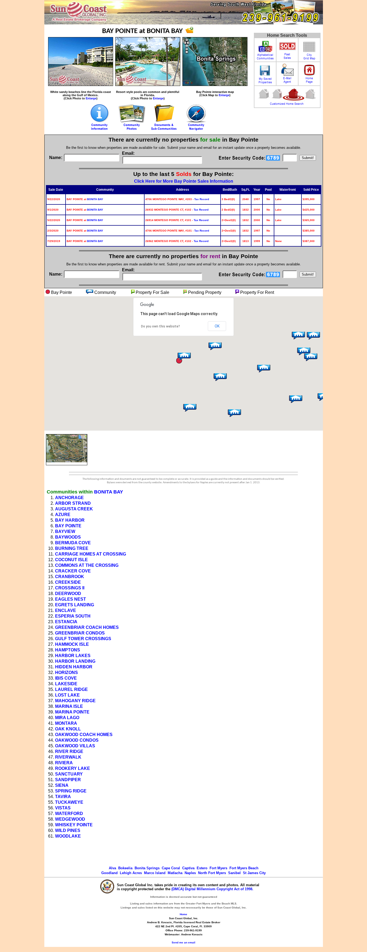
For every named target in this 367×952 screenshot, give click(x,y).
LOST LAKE (67, 695)
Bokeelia (125, 868)
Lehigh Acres (131, 873)
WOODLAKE (68, 836)
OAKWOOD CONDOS (77, 740)
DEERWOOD (68, 593)
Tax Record (201, 199)
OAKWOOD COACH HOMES (84, 734)
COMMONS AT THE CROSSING (86, 565)
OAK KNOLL (68, 729)
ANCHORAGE (69, 497)
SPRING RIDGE (71, 791)
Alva (112, 868)
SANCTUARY (69, 774)
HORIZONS (66, 672)
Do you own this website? (160, 326)
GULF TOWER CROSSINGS (83, 638)
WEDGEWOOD (70, 819)
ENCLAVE (65, 610)
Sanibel (234, 873)
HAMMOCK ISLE (72, 644)
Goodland (109, 873)
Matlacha (175, 873)
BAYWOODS (68, 537)
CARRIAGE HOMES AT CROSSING (90, 554)
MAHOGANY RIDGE (75, 700)
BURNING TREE (71, 548)
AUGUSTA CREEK (74, 509)
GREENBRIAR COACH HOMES (87, 627)
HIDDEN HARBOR (73, 667)
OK (217, 326)
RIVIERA (64, 762)
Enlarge (91, 98)
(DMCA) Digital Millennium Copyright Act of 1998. (212, 889)
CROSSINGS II (69, 588)
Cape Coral (171, 868)
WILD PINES (67, 830)
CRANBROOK (69, 576)
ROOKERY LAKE (72, 768)
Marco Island (154, 873)
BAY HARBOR (70, 520)
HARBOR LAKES (73, 655)
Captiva (188, 868)
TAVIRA (63, 796)
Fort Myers (218, 868)
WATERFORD (69, 813)
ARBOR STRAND (73, 503)
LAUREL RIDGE (71, 689)
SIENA (62, 785)
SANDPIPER (68, 779)
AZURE (62, 514)
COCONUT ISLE (71, 559)
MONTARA (66, 723)
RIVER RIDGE (69, 751)
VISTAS (63, 808)
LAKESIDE (66, 683)
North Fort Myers (212, 873)
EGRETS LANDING (74, 605)
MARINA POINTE (72, 712)
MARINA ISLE (69, 706)
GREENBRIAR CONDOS (80, 633)
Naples (190, 873)
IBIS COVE (66, 678)
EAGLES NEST (70, 599)
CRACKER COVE (73, 571)
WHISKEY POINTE (74, 825)
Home (183, 914)
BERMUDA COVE (73, 542)
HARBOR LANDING (75, 661)
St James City (254, 873)
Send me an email (183, 942)
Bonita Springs (147, 868)
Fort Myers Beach (243, 868)
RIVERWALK (68, 757)
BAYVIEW (65, 531)
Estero (202, 868)
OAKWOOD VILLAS (75, 746)
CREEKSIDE (68, 582)
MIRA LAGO (67, 717)
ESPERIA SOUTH (73, 616)
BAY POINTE (68, 526)
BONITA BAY (95, 199)
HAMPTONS (67, 650)
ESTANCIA (66, 621)
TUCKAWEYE (69, 802)
